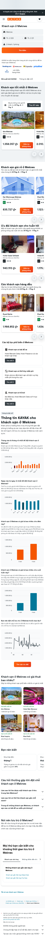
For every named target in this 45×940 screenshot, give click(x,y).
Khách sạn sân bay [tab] (12, 859)
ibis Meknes (7, 131)
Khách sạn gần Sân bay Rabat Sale (17, 875)
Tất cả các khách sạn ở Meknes (12, 892)
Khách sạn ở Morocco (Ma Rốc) (15, 903)
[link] (10, 361)
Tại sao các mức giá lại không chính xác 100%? (21, 934)
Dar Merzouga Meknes (12, 197)
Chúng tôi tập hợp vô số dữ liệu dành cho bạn (20, 930)
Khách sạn (20, 901)
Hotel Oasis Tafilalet (11, 255)
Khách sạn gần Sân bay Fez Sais (16, 878)
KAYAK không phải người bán (14, 926)
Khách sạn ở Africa (31, 901)
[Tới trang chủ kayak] (14, 19)
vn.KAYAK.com (10, 901)
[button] (42, 12)
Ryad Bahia (7, 314)
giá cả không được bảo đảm (11, 919)
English (22, 14)
